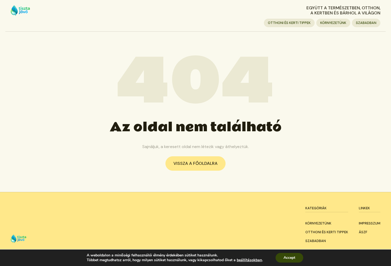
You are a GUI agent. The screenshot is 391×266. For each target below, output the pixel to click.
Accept (289, 257)
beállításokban (249, 260)
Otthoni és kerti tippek (289, 23)
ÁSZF (363, 232)
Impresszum (369, 223)
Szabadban (366, 23)
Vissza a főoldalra (195, 163)
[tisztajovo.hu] (20, 10)
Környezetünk (333, 23)
